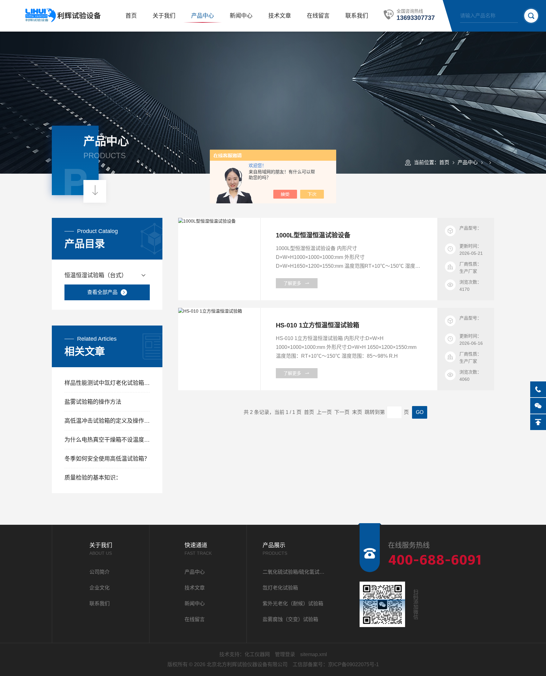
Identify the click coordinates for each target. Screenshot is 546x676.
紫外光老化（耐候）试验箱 (293, 603)
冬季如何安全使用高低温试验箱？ (107, 459)
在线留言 (318, 16)
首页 (131, 16)
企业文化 (99, 587)
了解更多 (292, 283)
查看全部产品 (102, 292)
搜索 (531, 16)
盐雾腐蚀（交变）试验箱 (290, 619)
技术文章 (279, 16)
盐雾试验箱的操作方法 (92, 402)
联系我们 (356, 16)
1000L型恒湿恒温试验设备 (313, 235)
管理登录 (285, 654)
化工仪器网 (257, 654)
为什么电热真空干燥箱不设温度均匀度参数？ (107, 440)
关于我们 (164, 16)
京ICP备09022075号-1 (353, 664)
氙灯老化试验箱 (280, 587)
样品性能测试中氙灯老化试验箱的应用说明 (107, 383)
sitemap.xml (313, 654)
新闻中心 (241, 16)
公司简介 (99, 572)
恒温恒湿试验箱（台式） (95, 275)
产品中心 (202, 16)
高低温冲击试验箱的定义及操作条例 (107, 421)
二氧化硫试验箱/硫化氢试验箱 (295, 572)
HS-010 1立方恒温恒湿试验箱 (317, 325)
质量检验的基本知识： (92, 478)
